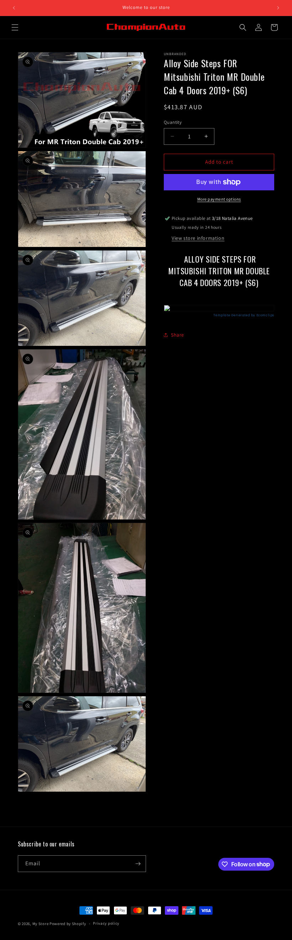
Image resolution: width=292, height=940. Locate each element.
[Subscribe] (138, 863)
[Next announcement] (278, 8)
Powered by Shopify (67, 923)
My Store (40, 923)
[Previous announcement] (14, 8)
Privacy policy (106, 923)
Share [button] (177, 335)
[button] (15, 27)
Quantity (173, 122)
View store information (198, 238)
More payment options (219, 199)
